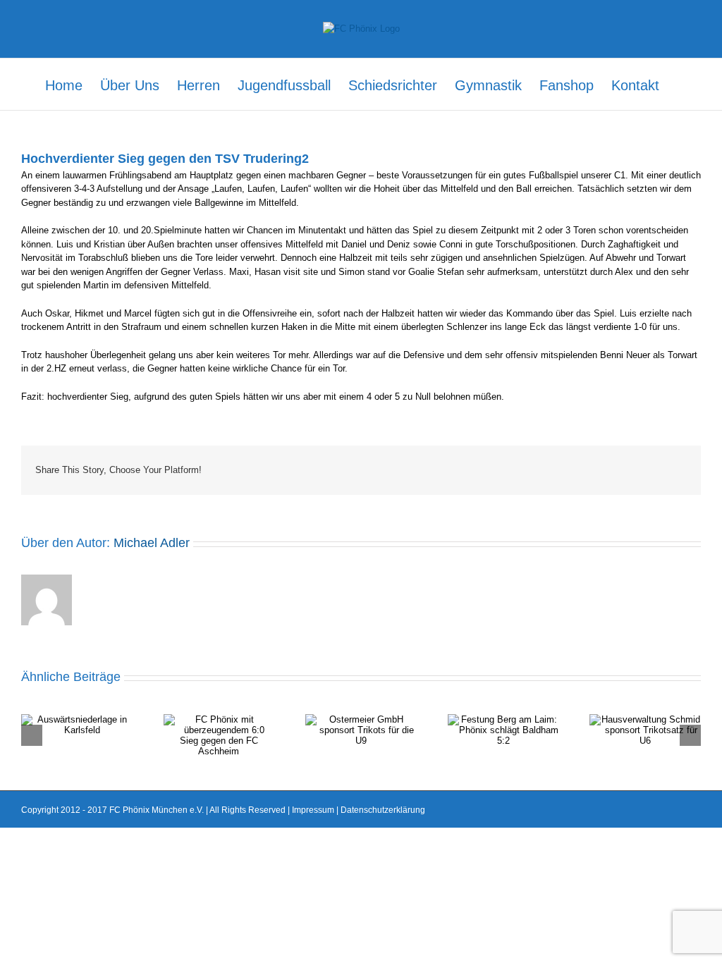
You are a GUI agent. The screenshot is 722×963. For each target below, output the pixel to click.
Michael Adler (152, 543)
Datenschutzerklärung (383, 810)
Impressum (313, 810)
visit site (300, 271)
